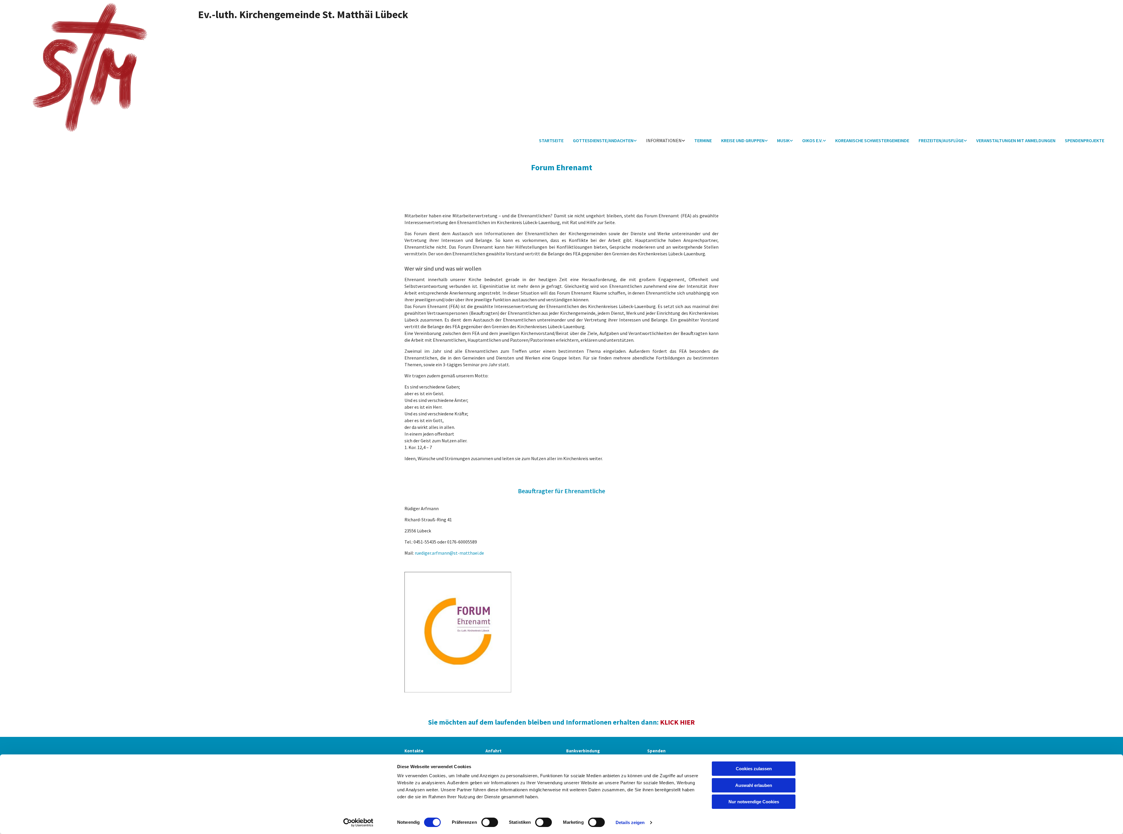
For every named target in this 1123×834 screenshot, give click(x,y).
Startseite (551, 140)
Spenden (656, 751)
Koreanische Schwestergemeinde (872, 140)
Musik (783, 140)
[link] (604, 140)
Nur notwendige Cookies (753, 801)
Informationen (664, 140)
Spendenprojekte (1084, 140)
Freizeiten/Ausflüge (941, 140)
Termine (703, 140)
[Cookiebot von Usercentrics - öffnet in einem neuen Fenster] (358, 822)
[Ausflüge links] (965, 140)
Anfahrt (493, 751)
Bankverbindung (583, 751)
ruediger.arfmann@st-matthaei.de (449, 553)
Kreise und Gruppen (742, 140)
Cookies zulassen (754, 768)
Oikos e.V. (812, 140)
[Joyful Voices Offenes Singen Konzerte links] (791, 140)
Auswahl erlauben (753, 785)
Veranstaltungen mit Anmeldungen (1015, 140)
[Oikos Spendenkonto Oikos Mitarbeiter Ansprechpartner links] (824, 140)
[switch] (489, 822)
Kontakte (413, 751)
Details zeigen (630, 822)
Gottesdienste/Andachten (603, 140)
